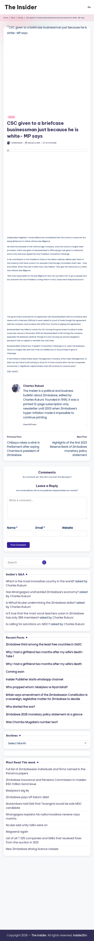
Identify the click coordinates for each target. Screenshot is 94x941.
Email (40, 528)
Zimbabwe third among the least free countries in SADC (44, 644)
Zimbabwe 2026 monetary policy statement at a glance (44, 714)
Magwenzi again (17, 832)
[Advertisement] (24, 297)
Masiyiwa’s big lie (17, 790)
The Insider (21, 7)
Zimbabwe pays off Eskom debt (27, 797)
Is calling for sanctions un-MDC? (28, 624)
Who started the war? (20, 707)
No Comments (51, 143)
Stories (11, 117)
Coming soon (15, 672)
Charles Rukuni (33, 385)
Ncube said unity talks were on (27, 825)
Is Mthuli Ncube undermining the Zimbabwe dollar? (41, 603)
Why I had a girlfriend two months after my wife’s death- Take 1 (44, 654)
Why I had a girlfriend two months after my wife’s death (44, 664)
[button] (29, 424)
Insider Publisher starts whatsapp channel (34, 679)
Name (12, 528)
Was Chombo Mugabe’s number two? (32, 722)
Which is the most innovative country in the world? (40, 581)
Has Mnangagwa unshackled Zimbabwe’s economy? (42, 592)
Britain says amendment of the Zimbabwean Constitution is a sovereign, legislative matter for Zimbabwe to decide (46, 697)
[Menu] (89, 7)
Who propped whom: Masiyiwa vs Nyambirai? (37, 687)
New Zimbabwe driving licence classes (32, 849)
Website (67, 528)
